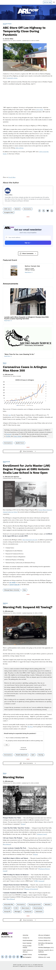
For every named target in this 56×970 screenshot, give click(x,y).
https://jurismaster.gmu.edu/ (30, 540)
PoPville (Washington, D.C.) (46, 947)
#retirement (39, 911)
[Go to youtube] (14, 956)
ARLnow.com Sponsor (12, 476)
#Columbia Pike (8, 904)
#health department (21, 754)
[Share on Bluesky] (47, 210)
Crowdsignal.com (23, 749)
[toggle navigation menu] (54, 2)
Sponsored (6, 461)
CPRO (36, 881)
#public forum (20, 443)
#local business (37, 908)
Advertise (25, 935)
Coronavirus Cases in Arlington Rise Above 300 (25, 368)
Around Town (7, 23)
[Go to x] (2, 956)
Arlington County (42, 834)
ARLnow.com (9, 374)
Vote (7, 744)
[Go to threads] (17, 956)
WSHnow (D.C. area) (44, 957)
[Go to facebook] (6, 956)
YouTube (8, 436)
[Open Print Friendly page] (51, 210)
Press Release (7, 844)
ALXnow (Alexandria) (44, 938)
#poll (32, 754)
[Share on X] (43, 210)
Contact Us (26, 938)
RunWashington (42, 954)
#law (24, 590)
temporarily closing (12, 78)
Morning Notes (13, 777)
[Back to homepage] (4, 2)
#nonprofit (7, 911)
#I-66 (16, 908)
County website (17, 436)
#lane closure (25, 908)
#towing (40, 754)
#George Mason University (11, 590)
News (4, 363)
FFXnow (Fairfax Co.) (44, 940)
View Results (23, 747)
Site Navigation (27, 957)
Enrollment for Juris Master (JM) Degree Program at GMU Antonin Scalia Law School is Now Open (26, 469)
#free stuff (7, 908)
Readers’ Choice (27, 954)
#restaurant (28, 911)
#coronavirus (27, 209)
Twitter (23, 824)
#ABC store (7, 209)
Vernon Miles (9, 38)
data (9, 415)
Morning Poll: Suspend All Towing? (27, 607)
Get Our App (47, 2)
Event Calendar (27, 943)
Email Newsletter (28, 940)
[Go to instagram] (10, 956)
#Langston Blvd (8, 212)
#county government (35, 904)
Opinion (5, 603)
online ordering (19, 148)
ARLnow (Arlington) (44, 935)
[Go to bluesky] (21, 956)
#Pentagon (18, 911)
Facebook (8, 434)
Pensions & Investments (31, 889)
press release (40, 109)
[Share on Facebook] (39, 210)
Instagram (41, 881)
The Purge (30, 726)
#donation (48, 904)
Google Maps (11, 177)
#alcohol (17, 209)
